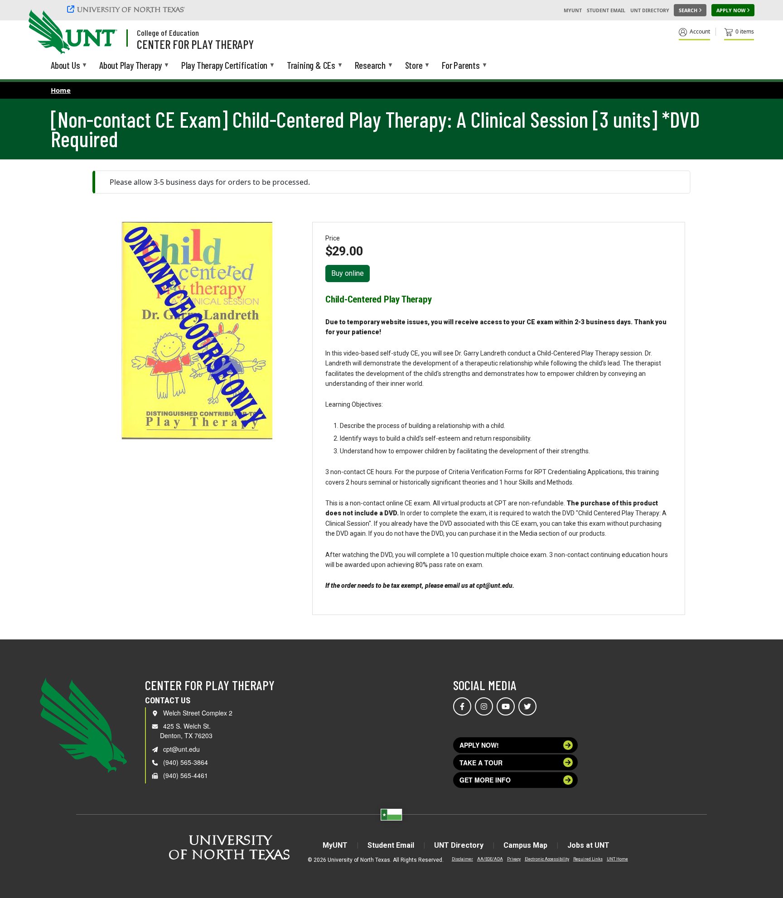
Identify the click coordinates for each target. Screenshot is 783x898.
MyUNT (573, 10)
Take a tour (481, 762)
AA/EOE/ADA (490, 859)
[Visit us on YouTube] (506, 706)
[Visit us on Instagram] (484, 706)
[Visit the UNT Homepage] (103, 33)
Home (61, 90)
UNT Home (617, 859)
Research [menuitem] (370, 65)
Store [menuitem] (414, 65)
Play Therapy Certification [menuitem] (224, 65)
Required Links (588, 859)
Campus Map (525, 845)
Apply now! (479, 744)
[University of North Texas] (127, 9)
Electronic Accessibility (547, 859)
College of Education (168, 33)
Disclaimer (462, 859)
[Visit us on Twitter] (527, 706)
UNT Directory (649, 10)
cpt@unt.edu (181, 749)
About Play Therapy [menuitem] (130, 65)
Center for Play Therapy (195, 44)
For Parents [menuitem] (461, 65)
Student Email (606, 10)
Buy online (347, 273)
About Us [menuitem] (65, 65)
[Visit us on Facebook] (462, 706)
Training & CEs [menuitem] (311, 65)
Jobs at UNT (588, 845)
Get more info (485, 779)
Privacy (514, 859)
